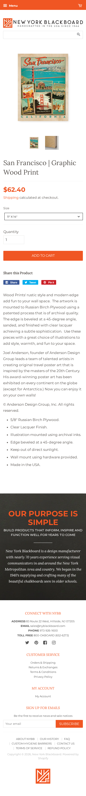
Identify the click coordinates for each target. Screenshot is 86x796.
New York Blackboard (46, 754)
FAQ (67, 739)
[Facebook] (45, 642)
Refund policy (59, 748)
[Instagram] (54, 642)
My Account (43, 696)
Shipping (11, 198)
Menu (13, 6)
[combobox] (43, 216)
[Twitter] (27, 642)
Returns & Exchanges (43, 667)
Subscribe (69, 724)
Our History (49, 739)
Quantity (11, 232)
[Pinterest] (36, 642)
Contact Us (66, 743)
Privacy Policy (43, 676)
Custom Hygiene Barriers (32, 743)
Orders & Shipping (43, 662)
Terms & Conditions (43, 672)
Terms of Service (29, 748)
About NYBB (25, 739)
